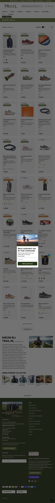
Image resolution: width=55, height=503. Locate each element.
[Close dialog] (36, 236)
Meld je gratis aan (27, 264)
